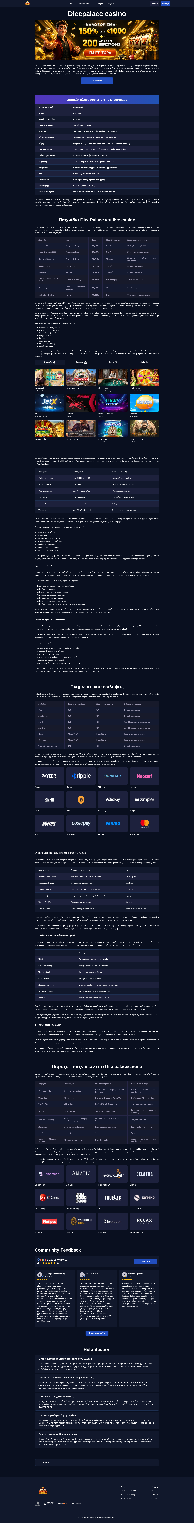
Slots (142, 362)
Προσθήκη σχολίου (145, 1261)
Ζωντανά (79, 362)
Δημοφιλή (48, 362)
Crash (111, 362)
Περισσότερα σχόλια (97, 1333)
